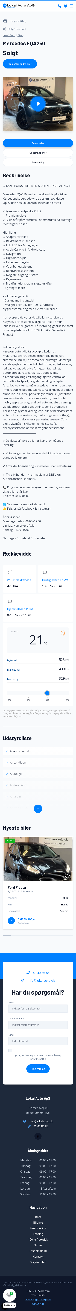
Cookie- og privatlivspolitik (38, 1299)
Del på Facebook (17, 28)
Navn (11, 1002)
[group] (38, 104)
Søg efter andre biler (19, 63)
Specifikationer (38, 152)
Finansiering (38, 162)
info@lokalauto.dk (41, 980)
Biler (20, 35)
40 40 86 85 (40, 973)
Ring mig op (38, 1068)
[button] (59, 122)
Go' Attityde (38, 1304)
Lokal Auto (9, 35)
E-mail (11, 1034)
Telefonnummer (16, 1018)
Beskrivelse (38, 143)
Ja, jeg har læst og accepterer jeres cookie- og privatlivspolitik (38, 1057)
